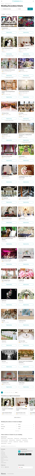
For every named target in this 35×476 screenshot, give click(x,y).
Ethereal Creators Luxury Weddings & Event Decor (26, 362)
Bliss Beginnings (5, 198)
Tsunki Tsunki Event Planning (7, 48)
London (19, 428)
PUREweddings (21, 382)
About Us (2, 458)
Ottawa (19, 424)
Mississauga (3, 426)
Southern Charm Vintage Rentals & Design (8, 92)
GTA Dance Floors (5, 113)
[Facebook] (2, 467)
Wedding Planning (25, 440)
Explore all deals (17, 417)
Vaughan (19, 426)
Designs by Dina (22, 218)
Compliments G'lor (5, 382)
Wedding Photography (24, 438)
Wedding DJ (21, 441)
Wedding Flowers (18, 440)
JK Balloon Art (21, 280)
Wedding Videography (4, 441)
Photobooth (9, 443)
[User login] (33, 1)
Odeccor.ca (4, 341)
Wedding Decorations (8, 3)
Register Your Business (4, 457)
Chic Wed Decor (5, 134)
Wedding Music (30, 438)
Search (30, 8)
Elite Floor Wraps (22, 341)
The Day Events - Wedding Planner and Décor (25, 135)
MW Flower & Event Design (7, 156)
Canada (21, 467)
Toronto (2, 424)
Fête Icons (4, 361)
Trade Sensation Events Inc (24, 91)
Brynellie (3, 320)
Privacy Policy (3, 453)
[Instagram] (8, 467)
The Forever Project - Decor (24, 48)
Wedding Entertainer (12, 440)
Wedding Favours (16, 438)
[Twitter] (4, 467)
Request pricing (9, 32)
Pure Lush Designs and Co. (7, 218)
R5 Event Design (22, 28)
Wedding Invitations (10, 438)
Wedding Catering (3, 438)
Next (16, 392)
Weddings (2, 3)
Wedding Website (3, 462)
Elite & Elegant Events (6, 280)
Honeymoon (10, 441)
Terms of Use (3, 452)
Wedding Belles (22, 156)
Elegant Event (21, 69)
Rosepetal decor (5, 28)
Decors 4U (21, 300)
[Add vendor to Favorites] (16, 18)
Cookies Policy (3, 454)
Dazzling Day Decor (5, 176)
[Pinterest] (6, 467)
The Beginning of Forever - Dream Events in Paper (25, 177)
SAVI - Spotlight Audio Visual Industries (7, 239)
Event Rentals (26, 441)
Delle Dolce (4, 300)
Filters (4, 14)
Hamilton (2, 428)
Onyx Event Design (22, 238)
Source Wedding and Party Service (8, 69)
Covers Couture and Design (24, 198)
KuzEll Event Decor (22, 320)
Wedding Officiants (3, 443)
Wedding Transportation (4, 440)
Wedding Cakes (16, 441)
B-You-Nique (21, 113)
